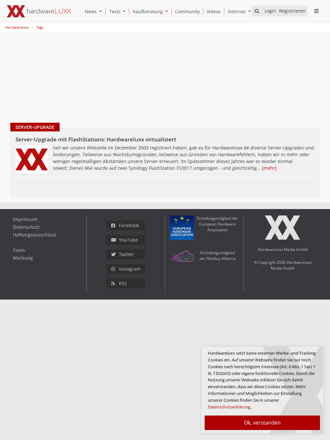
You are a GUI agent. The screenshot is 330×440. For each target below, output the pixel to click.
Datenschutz (26, 227)
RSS (123, 283)
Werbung (23, 258)
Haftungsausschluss (34, 235)
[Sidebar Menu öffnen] (316, 10)
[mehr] (269, 168)
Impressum (25, 219)
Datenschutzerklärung (229, 407)
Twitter (126, 254)
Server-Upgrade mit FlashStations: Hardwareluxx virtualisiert (95, 139)
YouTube (128, 240)
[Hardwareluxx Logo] (39, 11)
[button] (102, 11)
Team (19, 250)
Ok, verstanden (262, 422)
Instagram (130, 269)
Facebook (129, 225)
